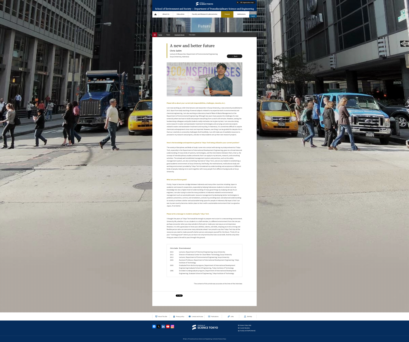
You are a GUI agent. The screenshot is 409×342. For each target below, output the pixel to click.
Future (227, 14)
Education (180, 14)
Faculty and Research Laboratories (204, 14)
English (253, 16)
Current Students (245, 328)
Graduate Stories (179, 35)
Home (160, 35)
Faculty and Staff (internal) (247, 330)
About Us (166, 14)
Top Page (155, 14)
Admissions (241, 14)
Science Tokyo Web (245, 325)
